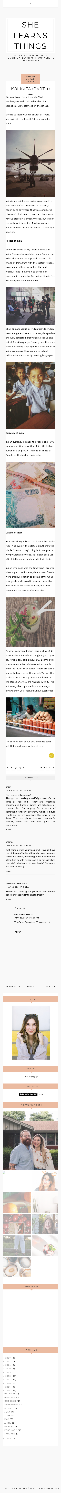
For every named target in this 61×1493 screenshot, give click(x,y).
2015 (8, 1387)
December (11, 1394)
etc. (31, 94)
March (9, 1426)
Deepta (9, 842)
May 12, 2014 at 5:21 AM (19, 887)
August (9, 1408)
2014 (8, 1390)
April (8, 1423)
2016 (8, 1383)
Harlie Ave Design (48, 1488)
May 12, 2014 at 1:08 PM (27, 918)
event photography (16, 883)
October (10, 1401)
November (11, 1397)
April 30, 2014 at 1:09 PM (19, 790)
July (7, 1412)
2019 (8, 1372)
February (11, 1430)
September (11, 1405)
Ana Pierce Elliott (23, 914)
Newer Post (13, 987)
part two (38, 746)
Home (30, 987)
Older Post (48, 987)
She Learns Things (30, 35)
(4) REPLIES (48, 767)
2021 (8, 1365)
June (8, 1416)
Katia (8, 787)
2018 (8, 1376)
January (10, 1434)
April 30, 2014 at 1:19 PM (19, 845)
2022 (8, 1361)
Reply (9, 830)
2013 (8, 1438)
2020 (8, 1369)
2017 (8, 1380)
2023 (8, 1358)
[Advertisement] (31, 1318)
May (7, 1419)
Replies (21, 908)
